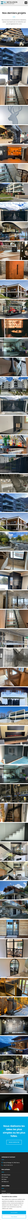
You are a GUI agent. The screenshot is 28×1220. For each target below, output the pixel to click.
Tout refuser (14, 1216)
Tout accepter (14, 1212)
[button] (26, 2)
